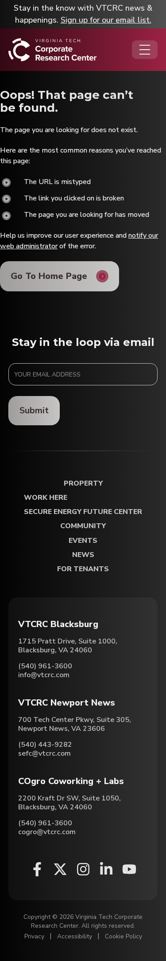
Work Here (45, 498)
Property (83, 483)
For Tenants (83, 569)
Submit (34, 410)
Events (83, 541)
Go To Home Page (49, 276)
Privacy (34, 936)
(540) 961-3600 (45, 666)
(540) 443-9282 (45, 744)
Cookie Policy (123, 936)
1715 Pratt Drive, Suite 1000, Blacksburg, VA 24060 (67, 646)
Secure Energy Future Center (83, 512)
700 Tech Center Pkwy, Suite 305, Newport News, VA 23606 (74, 724)
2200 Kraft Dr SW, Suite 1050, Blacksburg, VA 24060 (69, 803)
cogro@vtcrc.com (47, 832)
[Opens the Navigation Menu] (145, 49)
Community (83, 526)
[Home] (52, 49)
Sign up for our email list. (106, 20)
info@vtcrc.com (43, 675)
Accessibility (74, 936)
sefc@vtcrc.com (44, 753)
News (83, 555)
